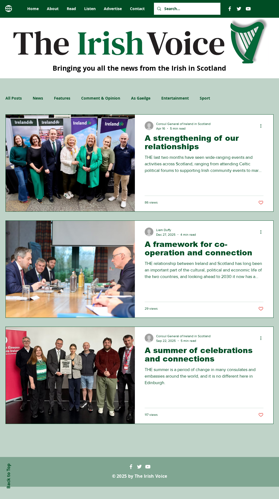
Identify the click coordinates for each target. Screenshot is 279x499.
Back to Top (8, 476)
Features (62, 98)
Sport (205, 98)
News (38, 98)
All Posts (13, 98)
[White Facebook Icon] (131, 467)
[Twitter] (239, 9)
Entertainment (175, 98)
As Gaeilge (140, 98)
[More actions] (262, 125)
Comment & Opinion (100, 98)
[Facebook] (230, 9)
